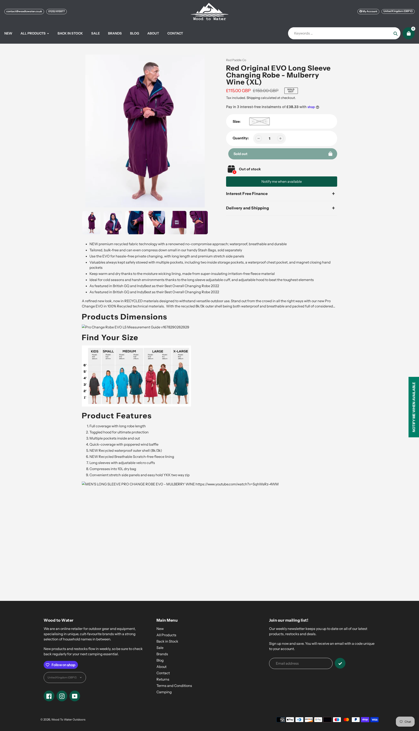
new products (194, 535)
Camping (164, 692)
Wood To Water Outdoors (68, 719)
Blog (160, 660)
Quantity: (241, 138)
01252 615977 (56, 11)
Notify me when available (281, 181)
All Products (166, 635)
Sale (159, 647)
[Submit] (340, 663)
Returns (162, 679)
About (161, 666)
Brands (162, 654)
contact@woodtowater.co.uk (24, 11)
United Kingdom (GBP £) (398, 11)
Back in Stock (167, 641)
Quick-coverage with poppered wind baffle (123, 444)
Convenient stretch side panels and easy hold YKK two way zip (139, 475)
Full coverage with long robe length (117, 426)
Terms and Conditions (174, 685)
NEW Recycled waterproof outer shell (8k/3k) (125, 450)
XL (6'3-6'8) (259, 121)
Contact (163, 673)
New (160, 628)
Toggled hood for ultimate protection (119, 432)
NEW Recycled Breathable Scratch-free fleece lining (131, 456)
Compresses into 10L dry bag (112, 469)
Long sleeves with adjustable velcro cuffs (122, 462)
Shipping (253, 98)
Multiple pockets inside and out (114, 438)
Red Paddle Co (236, 60)
